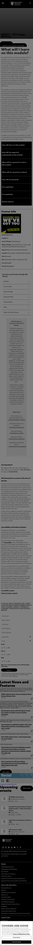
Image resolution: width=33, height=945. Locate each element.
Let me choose (16, 937)
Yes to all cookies (16, 942)
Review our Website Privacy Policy (21, 934)
